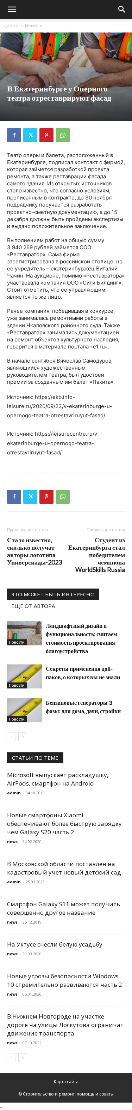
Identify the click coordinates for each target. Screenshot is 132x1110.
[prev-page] (11, 736)
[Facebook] (14, 135)
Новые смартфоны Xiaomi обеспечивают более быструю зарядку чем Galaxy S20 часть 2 (64, 823)
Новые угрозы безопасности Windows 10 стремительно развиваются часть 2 (64, 980)
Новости (34, 26)
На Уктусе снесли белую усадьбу (54, 944)
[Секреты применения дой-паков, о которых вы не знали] (24, 676)
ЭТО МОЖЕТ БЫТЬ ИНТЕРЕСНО (53, 594)
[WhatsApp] (63, 135)
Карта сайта (66, 1082)
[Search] (122, 9)
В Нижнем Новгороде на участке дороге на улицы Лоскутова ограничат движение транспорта (65, 1024)
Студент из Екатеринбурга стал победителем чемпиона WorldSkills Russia (96, 554)
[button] (12, 9)
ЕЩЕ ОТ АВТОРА (33, 605)
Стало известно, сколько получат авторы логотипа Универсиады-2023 (34, 551)
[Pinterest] (46, 135)
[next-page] (22, 736)
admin (14, 792)
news (12, 841)
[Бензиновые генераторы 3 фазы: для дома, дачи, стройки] (24, 710)
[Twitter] (30, 135)
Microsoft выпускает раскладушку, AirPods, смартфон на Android (57, 779)
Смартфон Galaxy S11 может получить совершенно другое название (63, 908)
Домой (11, 26)
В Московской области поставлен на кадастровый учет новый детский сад (64, 868)
